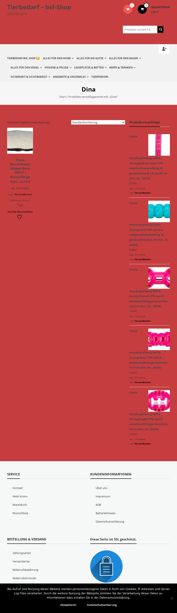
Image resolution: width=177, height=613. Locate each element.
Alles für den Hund (57, 58)
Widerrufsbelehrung (25, 570)
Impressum (103, 496)
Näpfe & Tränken (121, 67)
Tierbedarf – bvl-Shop (39, 7)
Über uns (101, 488)
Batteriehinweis (105, 513)
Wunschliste (20, 513)
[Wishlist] (127, 9)
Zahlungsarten (22, 553)
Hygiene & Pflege (56, 67)
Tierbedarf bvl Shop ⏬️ (23, 58)
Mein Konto (20, 496)
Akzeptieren (68, 605)
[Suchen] (160, 29)
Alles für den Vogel (25, 67)
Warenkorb (20, 505)
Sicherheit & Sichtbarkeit (29, 77)
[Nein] (171, 598)
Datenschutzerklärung (110, 521)
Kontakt (18, 488)
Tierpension (99, 77)
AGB (98, 505)
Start (62, 97)
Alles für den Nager (123, 58)
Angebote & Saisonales (69, 77)
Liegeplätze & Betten (89, 67)
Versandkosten (23, 194)
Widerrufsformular (24, 578)
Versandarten (21, 561)
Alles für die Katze (89, 58)
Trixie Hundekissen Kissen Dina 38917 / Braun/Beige (20, 168)
